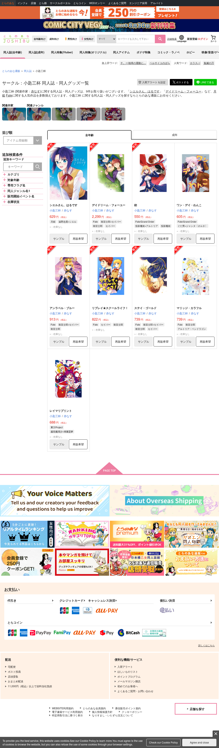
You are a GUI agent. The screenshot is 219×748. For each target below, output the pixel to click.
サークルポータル (60, 3)
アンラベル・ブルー (62, 308)
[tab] (175, 135)
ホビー (190, 52)
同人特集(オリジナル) (93, 52)
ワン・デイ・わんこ (189, 205)
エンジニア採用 (138, 3)
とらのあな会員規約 (94, 708)
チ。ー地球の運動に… (133, 63)
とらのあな (7, 3)
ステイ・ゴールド (145, 308)
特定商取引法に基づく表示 (67, 715)
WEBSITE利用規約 (63, 708)
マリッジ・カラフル (189, 308)
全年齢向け (40, 38)
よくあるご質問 (117, 3)
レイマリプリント (61, 411)
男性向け (72, 38)
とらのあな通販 (11, 71)
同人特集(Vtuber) (62, 52)
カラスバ (195, 63)
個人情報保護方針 (102, 712)
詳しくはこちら (206, 645)
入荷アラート (154, 82)
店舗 (33, 3)
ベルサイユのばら (159, 63)
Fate (9, 95)
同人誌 (28, 71)
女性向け (88, 38)
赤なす (35, 91)
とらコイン (79, 3)
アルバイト (156, 3)
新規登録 (192, 39)
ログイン (203, 39)
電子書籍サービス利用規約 (67, 712)
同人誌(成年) (36, 52)
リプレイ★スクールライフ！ (110, 308)
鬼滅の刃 (209, 63)
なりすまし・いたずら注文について (112, 715)
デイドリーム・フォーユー (183, 91)
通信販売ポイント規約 (128, 708)
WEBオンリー (97, 3)
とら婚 (43, 3)
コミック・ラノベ (168, 52)
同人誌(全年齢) (12, 52)
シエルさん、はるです (145, 91)
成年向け (54, 38)
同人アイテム (121, 52)
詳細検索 (172, 38)
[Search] (37, 166)
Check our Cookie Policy (163, 742)
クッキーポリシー (132, 712)
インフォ (23, 3)
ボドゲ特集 (144, 52)
